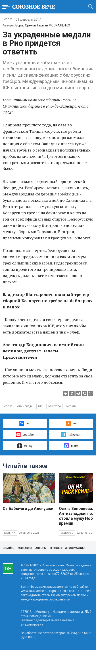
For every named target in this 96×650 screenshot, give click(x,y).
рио (40, 406)
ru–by (28, 446)
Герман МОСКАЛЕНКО (53, 25)
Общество (67, 533)
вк (28, 423)
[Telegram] (78, 393)
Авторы (40, 548)
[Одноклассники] (72, 393)
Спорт (8, 19)
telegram (74, 434)
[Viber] (84, 393)
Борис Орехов (25, 25)
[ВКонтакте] (65, 393)
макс (74, 446)
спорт (8, 406)
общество (54, 406)
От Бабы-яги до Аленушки (28, 508)
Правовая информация (67, 548)
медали (71, 406)
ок (75, 423)
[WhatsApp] (90, 393)
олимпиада (25, 406)
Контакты (25, 548)
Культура (10, 533)
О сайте (8, 548)
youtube (28, 434)
